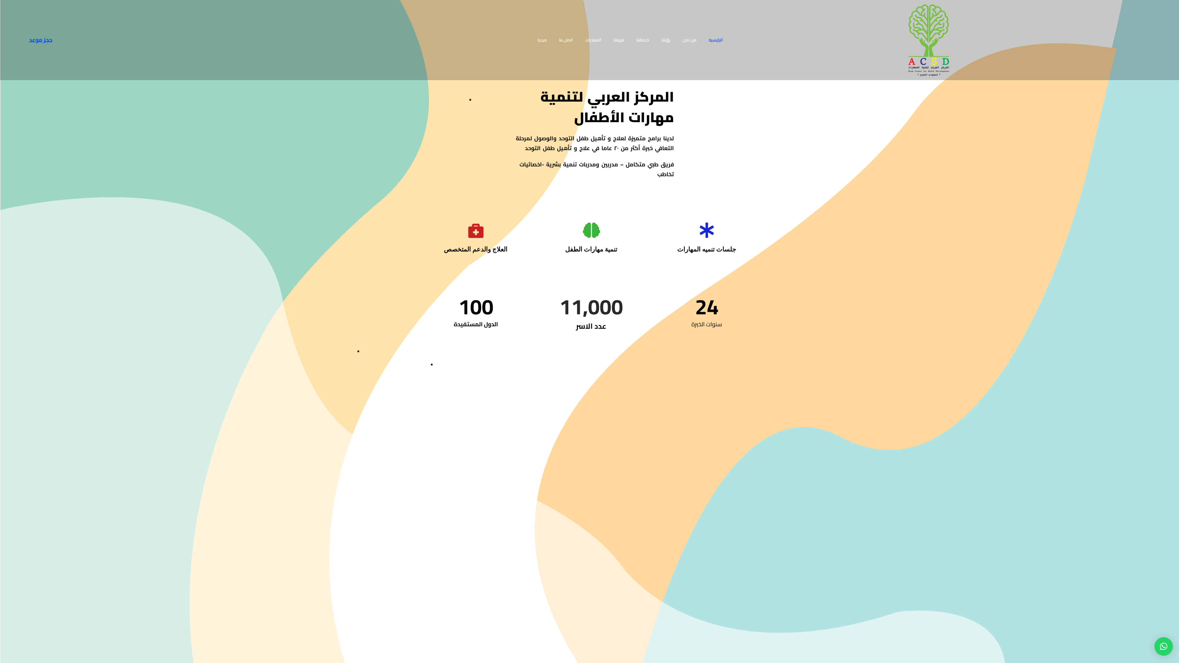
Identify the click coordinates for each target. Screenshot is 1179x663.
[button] (1163, 646)
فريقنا (618, 40)
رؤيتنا (665, 40)
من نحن (689, 40)
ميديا (542, 40)
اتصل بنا (566, 40)
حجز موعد (41, 40)
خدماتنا (642, 40)
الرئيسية (716, 40)
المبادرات (593, 40)
